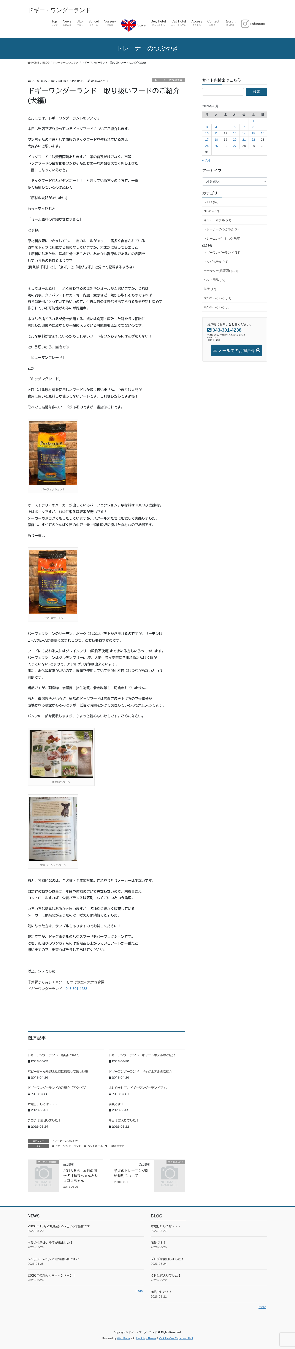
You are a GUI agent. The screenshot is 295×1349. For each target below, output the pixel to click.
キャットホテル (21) (217, 220)
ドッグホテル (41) (216, 261)
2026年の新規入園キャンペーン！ (52, 1275)
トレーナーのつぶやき (168, 80)
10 (207, 133)
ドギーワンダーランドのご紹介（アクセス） (58, 1087)
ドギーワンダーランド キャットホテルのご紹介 (142, 1055)
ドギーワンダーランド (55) (222, 252)
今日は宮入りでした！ (124, 1120)
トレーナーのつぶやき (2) (221, 229)
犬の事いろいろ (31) (217, 298)
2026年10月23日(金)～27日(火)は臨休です (59, 1226)
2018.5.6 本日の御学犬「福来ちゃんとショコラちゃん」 (80, 1175)
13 (234, 133)
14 (244, 133)
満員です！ (116, 1104)
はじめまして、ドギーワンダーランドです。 (139, 1087)
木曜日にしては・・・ (43, 1104)
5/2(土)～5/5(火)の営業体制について (54, 1259)
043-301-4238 (76, 989)
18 (216, 139)
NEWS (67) (211, 211)
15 (253, 133)
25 (216, 146)
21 (244, 139)
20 (234, 139)
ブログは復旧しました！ (44, 1120)
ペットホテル (95, 1146)
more (139, 1290)
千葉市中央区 (116, 1146)
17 (207, 139)
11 (216, 133)
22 (253, 139)
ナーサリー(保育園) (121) (221, 270)
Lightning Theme (146, 1338)
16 (262, 133)
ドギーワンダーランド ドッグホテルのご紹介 (140, 1071)
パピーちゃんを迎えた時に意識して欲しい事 (58, 1071)
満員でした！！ (161, 1291)
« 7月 (206, 160)
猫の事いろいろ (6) (217, 307)
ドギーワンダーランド (68, 1146)
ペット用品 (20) (214, 280)
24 (207, 146)
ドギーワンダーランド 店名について (53, 1055)
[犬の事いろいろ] (169, 1169)
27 (234, 146)
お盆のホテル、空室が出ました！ (50, 1242)
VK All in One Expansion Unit (176, 1338)
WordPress (123, 1338)
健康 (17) (210, 289)
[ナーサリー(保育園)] (43, 1169)
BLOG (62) (211, 202)
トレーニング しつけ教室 (222, 238)
